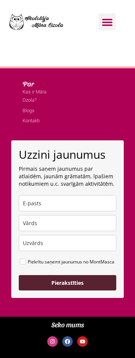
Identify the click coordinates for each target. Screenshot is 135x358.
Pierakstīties (67, 282)
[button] (107, 22)
